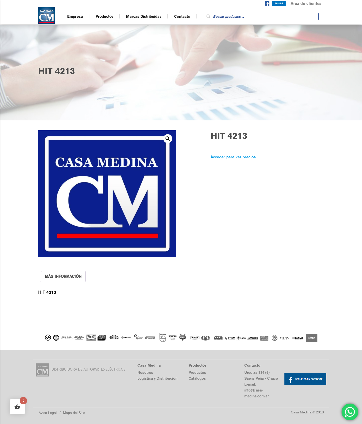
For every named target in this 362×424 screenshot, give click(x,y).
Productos (105, 16)
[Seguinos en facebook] (267, 4)
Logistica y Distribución (157, 378)
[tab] (63, 276)
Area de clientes (306, 3)
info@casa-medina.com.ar (256, 393)
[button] (167, 138)
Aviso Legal (48, 413)
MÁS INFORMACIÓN (63, 276)
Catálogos (197, 378)
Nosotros (145, 372)
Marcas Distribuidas (144, 16)
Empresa (75, 16)
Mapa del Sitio (74, 413)
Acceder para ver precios (233, 157)
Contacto (182, 16)
